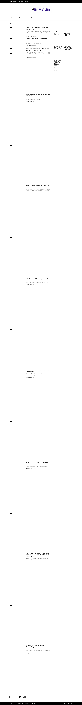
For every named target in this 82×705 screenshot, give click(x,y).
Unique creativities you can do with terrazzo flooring (37, 28)
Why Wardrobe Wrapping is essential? (38, 279)
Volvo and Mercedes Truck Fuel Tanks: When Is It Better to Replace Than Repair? (68, 32)
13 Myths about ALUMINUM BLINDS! (37, 463)
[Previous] (54, 70)
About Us (26, 1)
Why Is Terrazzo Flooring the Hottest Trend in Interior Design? (37, 49)
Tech (32, 17)
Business (26, 17)
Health (10, 17)
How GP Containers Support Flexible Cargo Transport (58, 47)
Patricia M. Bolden (29, 101)
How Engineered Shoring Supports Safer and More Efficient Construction (57, 32)
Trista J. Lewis (28, 45)
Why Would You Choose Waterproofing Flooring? (38, 95)
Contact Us (21, 1)
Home (20, 17)
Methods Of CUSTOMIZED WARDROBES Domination (38, 370)
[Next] (56, 70)
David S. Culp (28, 468)
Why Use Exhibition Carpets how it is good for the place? (37, 186)
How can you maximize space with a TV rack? (38, 39)
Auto (16, 17)
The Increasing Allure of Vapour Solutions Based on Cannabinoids (68, 48)
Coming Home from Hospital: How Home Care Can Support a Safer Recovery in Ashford (58, 63)
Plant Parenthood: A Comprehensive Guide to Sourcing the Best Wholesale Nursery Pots (37, 554)
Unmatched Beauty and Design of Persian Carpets (36, 646)
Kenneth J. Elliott (29, 36)
